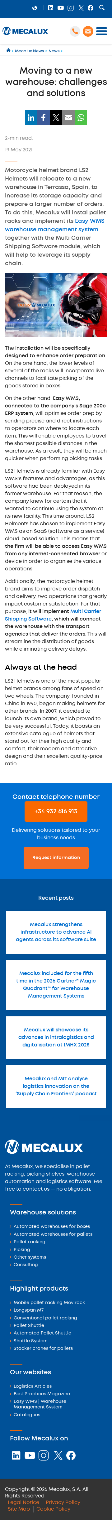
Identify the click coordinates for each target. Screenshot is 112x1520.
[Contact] (88, 31)
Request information (56, 858)
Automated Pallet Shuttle (42, 1333)
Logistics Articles (33, 1387)
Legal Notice (23, 1502)
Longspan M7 (29, 1310)
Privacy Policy (63, 1502)
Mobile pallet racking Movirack (49, 1303)
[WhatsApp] (81, 117)
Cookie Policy (53, 1509)
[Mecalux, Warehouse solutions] (25, 35)
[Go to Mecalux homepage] (9, 51)
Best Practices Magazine (42, 1394)
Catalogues (27, 1415)
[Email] (68, 117)
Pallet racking (29, 1242)
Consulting (26, 1265)
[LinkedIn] (31, 117)
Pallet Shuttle (29, 1326)
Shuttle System (31, 1341)
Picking (22, 1250)
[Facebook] (43, 117)
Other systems (30, 1257)
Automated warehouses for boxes (52, 1227)
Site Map (19, 1509)
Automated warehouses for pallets (53, 1235)
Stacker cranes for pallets (43, 1349)
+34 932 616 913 (56, 812)
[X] (56, 117)
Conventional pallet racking (45, 1318)
